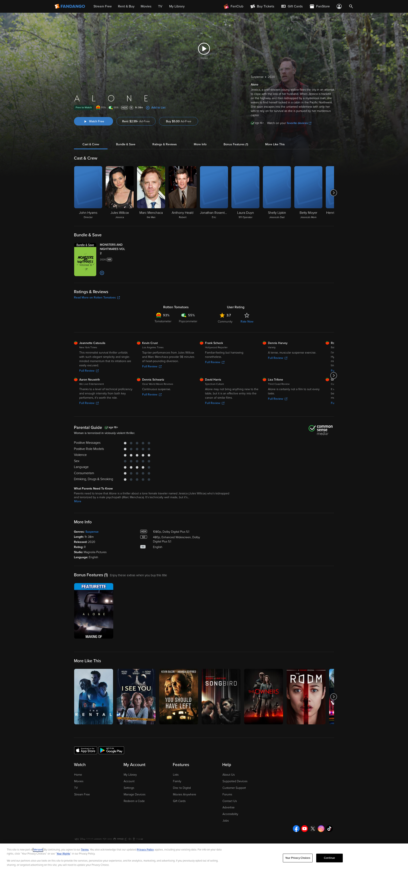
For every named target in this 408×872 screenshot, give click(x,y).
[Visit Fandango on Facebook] (296, 828)
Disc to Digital (182, 788)
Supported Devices (234, 781)
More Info (200, 144)
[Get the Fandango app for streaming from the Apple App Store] (85, 750)
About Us (228, 774)
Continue (329, 858)
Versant (38, 849)
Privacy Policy (145, 849)
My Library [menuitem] (177, 6)
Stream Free (82, 794)
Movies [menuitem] (146, 6)
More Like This (275, 144)
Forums (227, 794)
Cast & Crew (90, 144)
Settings (129, 788)
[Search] (351, 6)
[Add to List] (102, 273)
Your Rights (63, 853)
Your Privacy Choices (297, 858)
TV (76, 788)
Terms (85, 849)
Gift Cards (179, 801)
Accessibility (230, 814)
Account (129, 781)
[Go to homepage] (70, 6)
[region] (204, 857)
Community (225, 321)
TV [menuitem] (160, 6)
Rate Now (247, 321)
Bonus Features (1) (236, 144)
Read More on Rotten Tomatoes (95, 297)
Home (78, 774)
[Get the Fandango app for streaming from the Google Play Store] (111, 750)
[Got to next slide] (333, 193)
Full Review (86, 370)
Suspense (92, 532)
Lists (175, 774)
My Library (130, 774)
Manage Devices (134, 794)
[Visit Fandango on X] (312, 828)
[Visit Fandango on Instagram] (321, 828)
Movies (78, 781)
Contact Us (229, 801)
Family (177, 781)
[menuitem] (292, 6)
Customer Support (234, 788)
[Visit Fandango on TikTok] (329, 828)
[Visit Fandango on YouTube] (304, 828)
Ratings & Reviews (164, 144)
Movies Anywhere (184, 794)
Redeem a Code (134, 801)
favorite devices (297, 123)
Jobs (225, 820)
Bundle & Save (125, 144)
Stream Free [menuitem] (103, 6)
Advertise (228, 807)
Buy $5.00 (178, 121)
